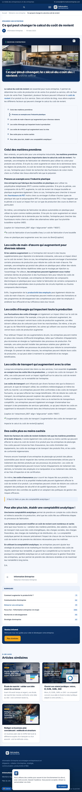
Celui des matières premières (21, 110)
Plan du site (6, 781)
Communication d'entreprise (40, 600)
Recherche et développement (40, 615)
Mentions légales (8, 777)
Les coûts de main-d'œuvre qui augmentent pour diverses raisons (35, 119)
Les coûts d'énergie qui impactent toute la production (30, 124)
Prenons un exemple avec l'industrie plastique (28, 114)
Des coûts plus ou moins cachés (22, 134)
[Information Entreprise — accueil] (67, 7)
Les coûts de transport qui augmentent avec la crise (29, 129)
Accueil (4, 13)
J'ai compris (62, 786)
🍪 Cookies (6, 788)
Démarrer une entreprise (17, 13)
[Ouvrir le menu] (50, 7)
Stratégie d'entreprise (40, 619)
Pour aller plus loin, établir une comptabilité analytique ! (31, 139)
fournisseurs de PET (16, 195)
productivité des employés (39, 292)
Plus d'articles (12, 638)
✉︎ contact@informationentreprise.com (67, 2)
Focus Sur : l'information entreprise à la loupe (40, 610)
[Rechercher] (24, 7)
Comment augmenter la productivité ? (40, 595)
